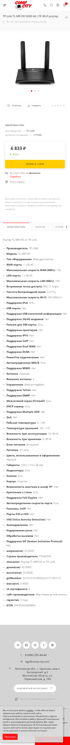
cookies (29, 710)
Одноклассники (43, 645)
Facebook (26, 645)
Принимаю (10, 736)
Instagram (35, 645)
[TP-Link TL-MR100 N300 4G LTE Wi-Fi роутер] (35, 63)
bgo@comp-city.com (37, 661)
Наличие (41, 227)
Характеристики (16, 227)
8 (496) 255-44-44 (36, 655)
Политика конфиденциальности (37, 699)
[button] (31, 91)
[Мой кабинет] (57, 5)
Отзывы (60, 227)
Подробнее (15, 176)
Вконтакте (17, 645)
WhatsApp (52, 645)
